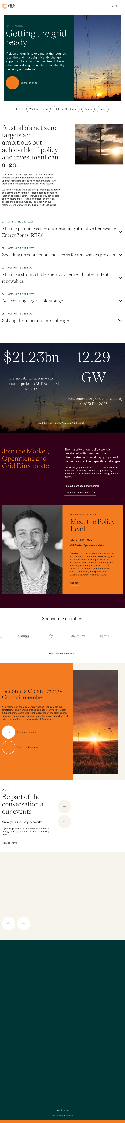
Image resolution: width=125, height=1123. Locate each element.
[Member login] (116, 6)
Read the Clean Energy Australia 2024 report (61, 423)
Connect (74, 582)
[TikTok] (72, 982)
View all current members (61, 653)
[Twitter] (63, 982)
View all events (9, 843)
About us (6, 1010)
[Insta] (55, 982)
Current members (10, 1016)
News (102, 109)
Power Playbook (29, 1007)
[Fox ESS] (106, 636)
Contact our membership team (80, 492)
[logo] (9, 6)
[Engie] (78, 636)
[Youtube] (67, 982)
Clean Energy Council (61, 1116)
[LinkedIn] (59, 982)
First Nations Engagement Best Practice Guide (30, 1028)
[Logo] (62, 970)
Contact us (7, 1004)
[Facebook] (51, 982)
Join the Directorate (66, 109)
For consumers (49, 1016)
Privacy (66, 1110)
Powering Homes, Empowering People (30, 1016)
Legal (58, 1110)
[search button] (112, 6)
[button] (23, 923)
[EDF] (51, 636)
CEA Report (27, 1001)
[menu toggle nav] (121, 6)
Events (88, 109)
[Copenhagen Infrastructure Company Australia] (24, 636)
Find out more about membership (81, 486)
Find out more (66, 922)
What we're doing (38, 109)
